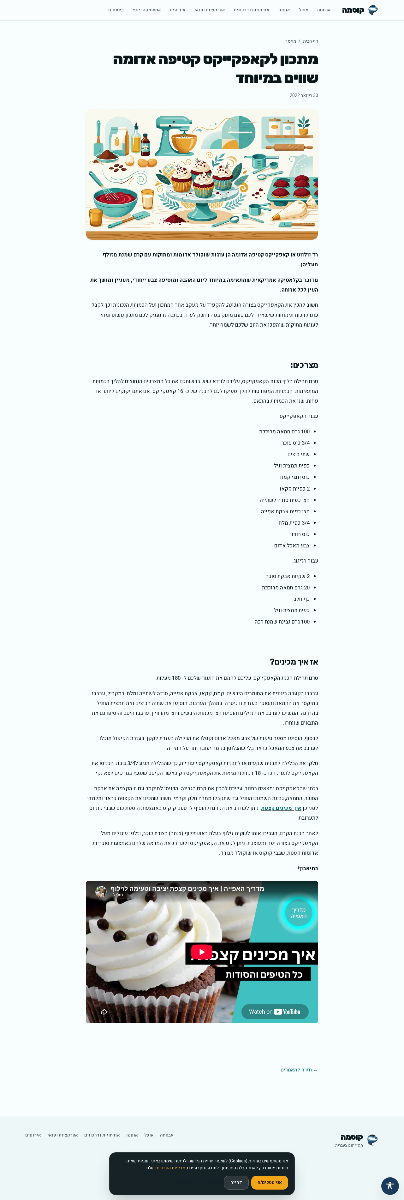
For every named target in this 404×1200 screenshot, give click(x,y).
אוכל (303, 10)
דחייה (236, 1182)
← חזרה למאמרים (299, 1070)
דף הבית (310, 41)
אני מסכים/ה (270, 1182)
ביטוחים (116, 10)
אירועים (178, 10)
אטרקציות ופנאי (209, 10)
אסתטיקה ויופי (147, 10)
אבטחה (324, 10)
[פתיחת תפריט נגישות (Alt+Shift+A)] (390, 1186)
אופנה (284, 10)
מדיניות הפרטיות (170, 1168)
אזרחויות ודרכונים (252, 10)
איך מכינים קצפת (281, 808)
